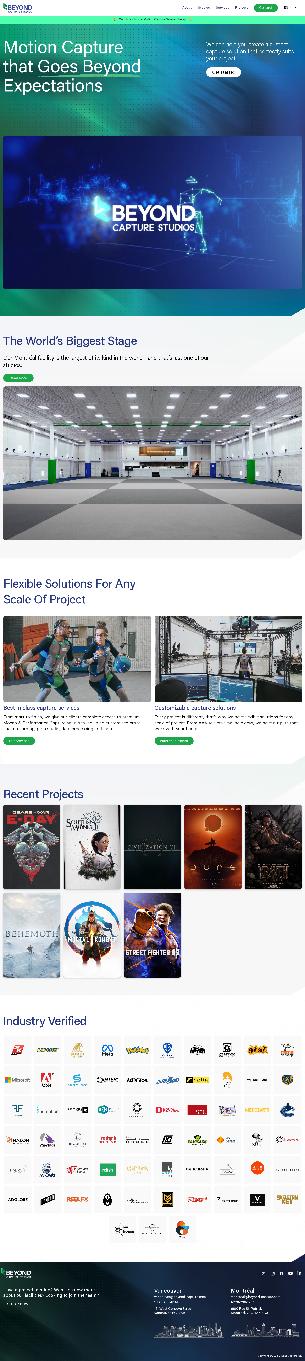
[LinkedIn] (299, 1273)
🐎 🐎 (153, 19)
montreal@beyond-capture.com (256, 1297)
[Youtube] (290, 1273)
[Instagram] (272, 1273)
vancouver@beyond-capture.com (180, 1297)
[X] (263, 1273)
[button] (294, 284)
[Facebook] (281, 1273)
